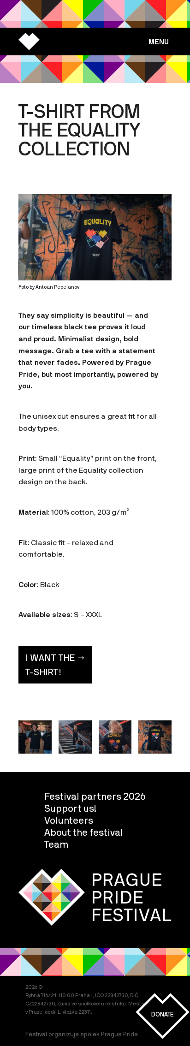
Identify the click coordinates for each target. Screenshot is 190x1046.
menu (158, 41)
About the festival (83, 832)
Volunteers (68, 820)
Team (56, 844)
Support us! (70, 808)
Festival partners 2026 (95, 796)
